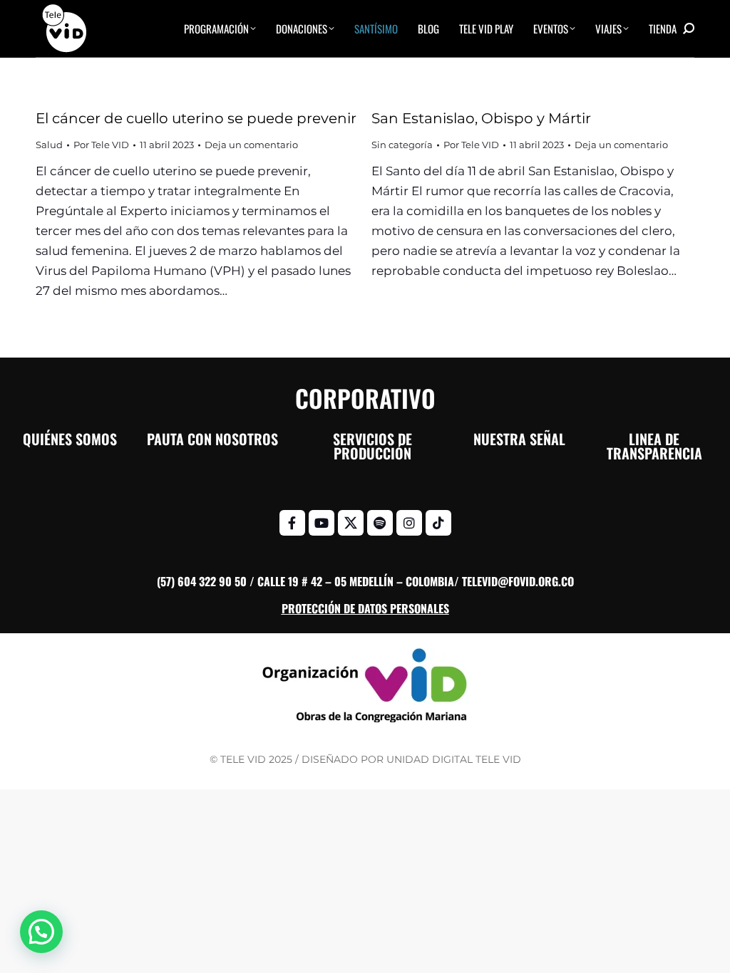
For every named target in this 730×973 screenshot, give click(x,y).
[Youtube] (321, 523)
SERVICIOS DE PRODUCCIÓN (372, 446)
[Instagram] (409, 523)
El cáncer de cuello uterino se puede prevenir (196, 118)
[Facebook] (292, 523)
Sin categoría (402, 144)
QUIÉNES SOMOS (70, 438)
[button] (41, 931)
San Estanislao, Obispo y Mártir (481, 118)
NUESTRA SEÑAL (519, 438)
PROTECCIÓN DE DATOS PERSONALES (365, 608)
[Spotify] (380, 523)
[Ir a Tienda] (708, 951)
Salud (49, 144)
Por (101, 144)
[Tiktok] (438, 523)
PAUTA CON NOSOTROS (212, 438)
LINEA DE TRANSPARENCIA (654, 446)
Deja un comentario (251, 144)
